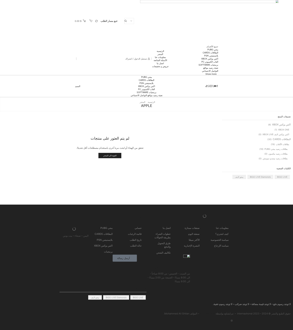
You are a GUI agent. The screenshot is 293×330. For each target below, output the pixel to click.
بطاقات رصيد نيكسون (278, 153)
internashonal (207, 313)
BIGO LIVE (282, 177)
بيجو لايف (239, 177)
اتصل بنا (160, 63)
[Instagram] (211, 86)
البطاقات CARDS (210, 52)
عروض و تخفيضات (160, 66)
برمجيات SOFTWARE (208, 64)
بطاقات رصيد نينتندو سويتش (275, 158)
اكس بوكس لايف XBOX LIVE (275, 134)
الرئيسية (160, 51)
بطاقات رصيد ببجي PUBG (276, 149)
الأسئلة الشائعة (160, 60)
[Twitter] (213, 86)
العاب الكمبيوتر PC (209, 61)
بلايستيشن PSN (211, 55)
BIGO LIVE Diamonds (260, 177)
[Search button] (126, 21)
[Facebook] (217, 86)
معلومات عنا (160, 57)
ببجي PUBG (212, 49)
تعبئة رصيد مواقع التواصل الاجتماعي (147, 95)
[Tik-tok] (206, 86)
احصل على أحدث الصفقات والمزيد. (156, 216)
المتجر (160, 54)
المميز (77, 86)
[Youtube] (215, 86)
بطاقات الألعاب (282, 144)
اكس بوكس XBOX (209, 58)
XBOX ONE (283, 129)
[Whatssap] (209, 86)
